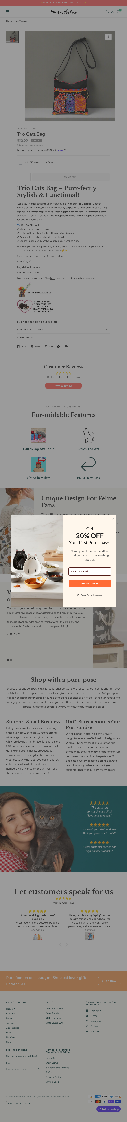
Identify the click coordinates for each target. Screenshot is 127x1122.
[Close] (112, 519)
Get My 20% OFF (89, 583)
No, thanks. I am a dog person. (89, 595)
